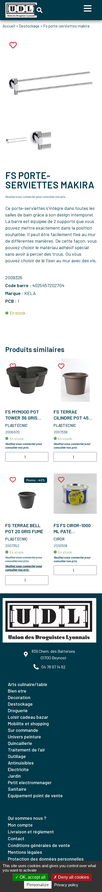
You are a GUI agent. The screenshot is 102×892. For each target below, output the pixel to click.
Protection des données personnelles (46, 859)
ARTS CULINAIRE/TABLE (27, 684)
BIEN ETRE (17, 691)
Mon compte (20, 825)
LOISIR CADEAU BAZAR (28, 717)
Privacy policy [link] (66, 885)
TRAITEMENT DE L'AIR (26, 749)
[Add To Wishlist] (13, 366)
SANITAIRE (17, 789)
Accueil (9, 26)
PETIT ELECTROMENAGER (30, 782)
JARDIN (14, 776)
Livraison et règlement (31, 831)
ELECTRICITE (18, 769)
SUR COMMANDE (23, 730)
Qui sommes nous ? (27, 818)
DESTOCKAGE (20, 704)
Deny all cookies (73, 877)
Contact (16, 838)
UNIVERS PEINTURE (24, 736)
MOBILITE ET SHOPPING (28, 723)
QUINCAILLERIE (20, 743)
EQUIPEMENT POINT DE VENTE (35, 795)
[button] (39, 10)
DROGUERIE (18, 710)
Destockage (29, 26)
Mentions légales (25, 852)
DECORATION (19, 697)
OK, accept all (32, 877)
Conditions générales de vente (39, 845)
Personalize (38, 885)
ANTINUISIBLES (21, 763)
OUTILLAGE (17, 756)
